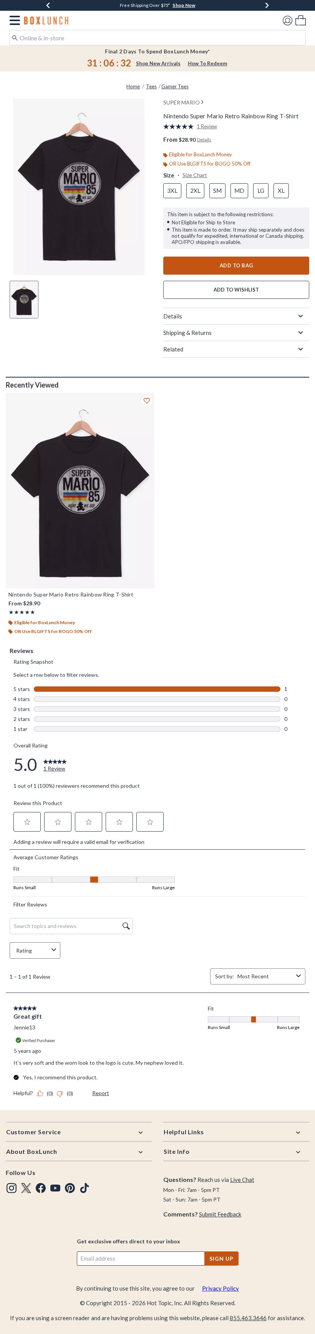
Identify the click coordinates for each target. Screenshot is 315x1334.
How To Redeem (207, 63)
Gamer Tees (175, 86)
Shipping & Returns (187, 332)
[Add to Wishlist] (146, 400)
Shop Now (183, 5)
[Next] (267, 5)
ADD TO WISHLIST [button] (236, 290)
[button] (13, 20)
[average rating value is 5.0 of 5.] (180, 127)
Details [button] (204, 140)
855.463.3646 (248, 1317)
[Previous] (48, 5)
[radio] (172, 190)
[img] (11, 1188)
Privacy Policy (220, 1288)
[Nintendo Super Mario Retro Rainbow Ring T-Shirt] (80, 490)
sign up (221, 1258)
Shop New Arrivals (158, 63)
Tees (151, 86)
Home (133, 86)
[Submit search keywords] (15, 37)
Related (173, 349)
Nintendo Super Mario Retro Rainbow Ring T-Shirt (70, 595)
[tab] (24, 299)
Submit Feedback (220, 1214)
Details (172, 316)
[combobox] (157, 37)
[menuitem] (300, 20)
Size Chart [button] (194, 175)
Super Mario (181, 102)
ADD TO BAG (236, 265)
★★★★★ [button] (21, 612)
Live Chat (242, 1179)
